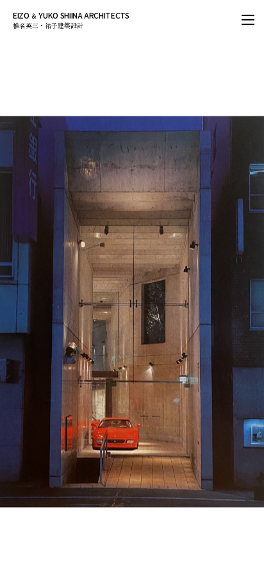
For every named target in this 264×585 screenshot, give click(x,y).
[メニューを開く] (248, 19)
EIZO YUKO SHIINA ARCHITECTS (74, 19)
